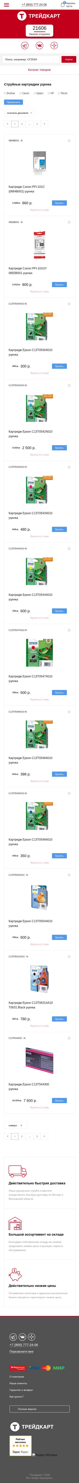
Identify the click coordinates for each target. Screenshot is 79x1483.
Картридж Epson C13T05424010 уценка (30, 434)
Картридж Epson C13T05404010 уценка (30, 352)
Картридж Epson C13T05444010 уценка (30, 597)
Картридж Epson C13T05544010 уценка (30, 923)
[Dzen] (54, 48)
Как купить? (17, 1396)
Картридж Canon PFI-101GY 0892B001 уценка (28, 271)
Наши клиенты (18, 1383)
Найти (69, 59)
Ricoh (64, 93)
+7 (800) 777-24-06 (34, 4)
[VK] (39, 48)
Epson (40, 93)
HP (52, 93)
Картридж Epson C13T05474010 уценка (30, 679)
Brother (11, 93)
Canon (25, 93)
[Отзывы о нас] (21, 1455)
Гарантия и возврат (21, 1389)
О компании (17, 1376)
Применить (13, 102)
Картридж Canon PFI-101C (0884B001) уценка (27, 189)
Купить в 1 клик (39, 209)
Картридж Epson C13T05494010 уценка (30, 842)
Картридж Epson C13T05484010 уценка (30, 760)
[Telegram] (24, 48)
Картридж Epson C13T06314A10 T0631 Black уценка (31, 1005)
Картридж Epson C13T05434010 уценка (30, 515)
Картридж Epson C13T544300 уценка (29, 1087)
